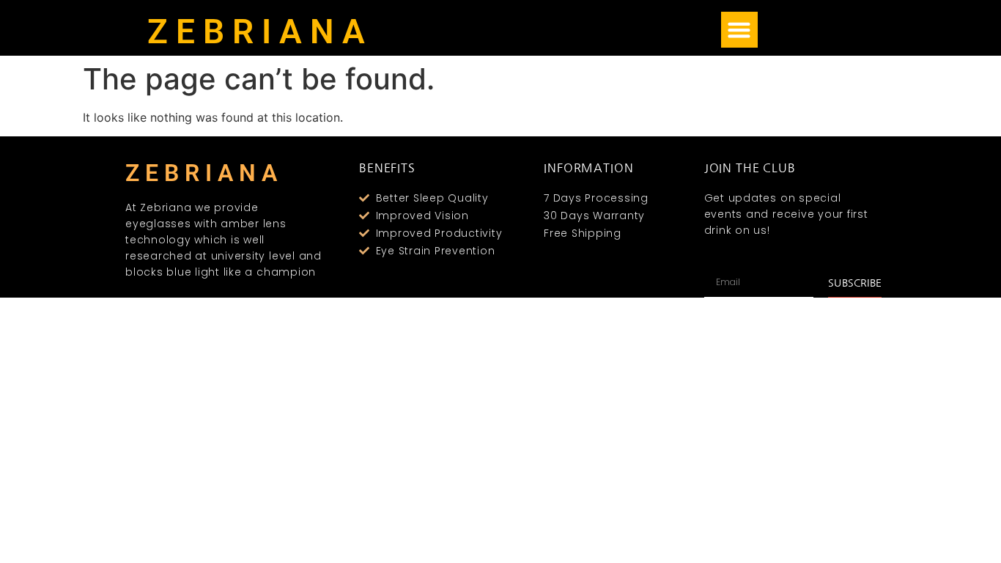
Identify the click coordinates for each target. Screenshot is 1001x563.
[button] (739, 30)
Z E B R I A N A (256, 31)
